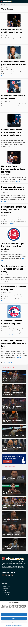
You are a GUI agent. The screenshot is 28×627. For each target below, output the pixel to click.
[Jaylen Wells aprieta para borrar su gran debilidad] (14, 544)
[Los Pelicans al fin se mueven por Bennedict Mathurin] (14, 404)
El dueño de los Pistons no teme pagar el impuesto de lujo (13, 343)
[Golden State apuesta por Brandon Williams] (14, 503)
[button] (26, 602)
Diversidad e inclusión (6, 592)
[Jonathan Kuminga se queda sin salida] (14, 517)
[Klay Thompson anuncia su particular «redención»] (14, 476)
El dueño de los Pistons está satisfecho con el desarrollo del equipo (11, 132)
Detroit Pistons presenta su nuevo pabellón (13, 288)
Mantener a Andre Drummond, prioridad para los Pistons (13, 169)
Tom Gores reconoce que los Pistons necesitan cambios (12, 246)
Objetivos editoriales (5, 594)
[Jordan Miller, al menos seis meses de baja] (14, 445)
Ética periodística (5, 588)
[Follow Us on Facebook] (3, 575)
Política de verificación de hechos (8, 596)
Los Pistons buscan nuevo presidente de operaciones (13, 63)
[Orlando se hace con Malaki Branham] (14, 431)
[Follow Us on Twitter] (6, 575)
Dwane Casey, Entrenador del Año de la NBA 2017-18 (12, 188)
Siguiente (9, 362)
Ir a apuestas (8, 461)
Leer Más (23, 41)
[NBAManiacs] (7, 1)
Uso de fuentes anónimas (6, 599)
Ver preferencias (14, 622)
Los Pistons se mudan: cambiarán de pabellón (11, 322)
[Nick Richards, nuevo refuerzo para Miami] (14, 376)
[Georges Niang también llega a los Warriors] (14, 489)
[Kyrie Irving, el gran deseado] (14, 530)
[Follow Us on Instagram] (9, 575)
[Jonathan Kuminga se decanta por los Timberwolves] (14, 390)
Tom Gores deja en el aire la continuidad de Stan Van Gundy (13, 269)
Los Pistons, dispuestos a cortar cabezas (13, 97)
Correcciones (4, 590)
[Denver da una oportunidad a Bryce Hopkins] (14, 417)
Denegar (14, 618)
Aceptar (14, 614)
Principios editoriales (6, 586)
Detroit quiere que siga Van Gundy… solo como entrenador (13, 209)
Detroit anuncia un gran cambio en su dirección (12, 31)
